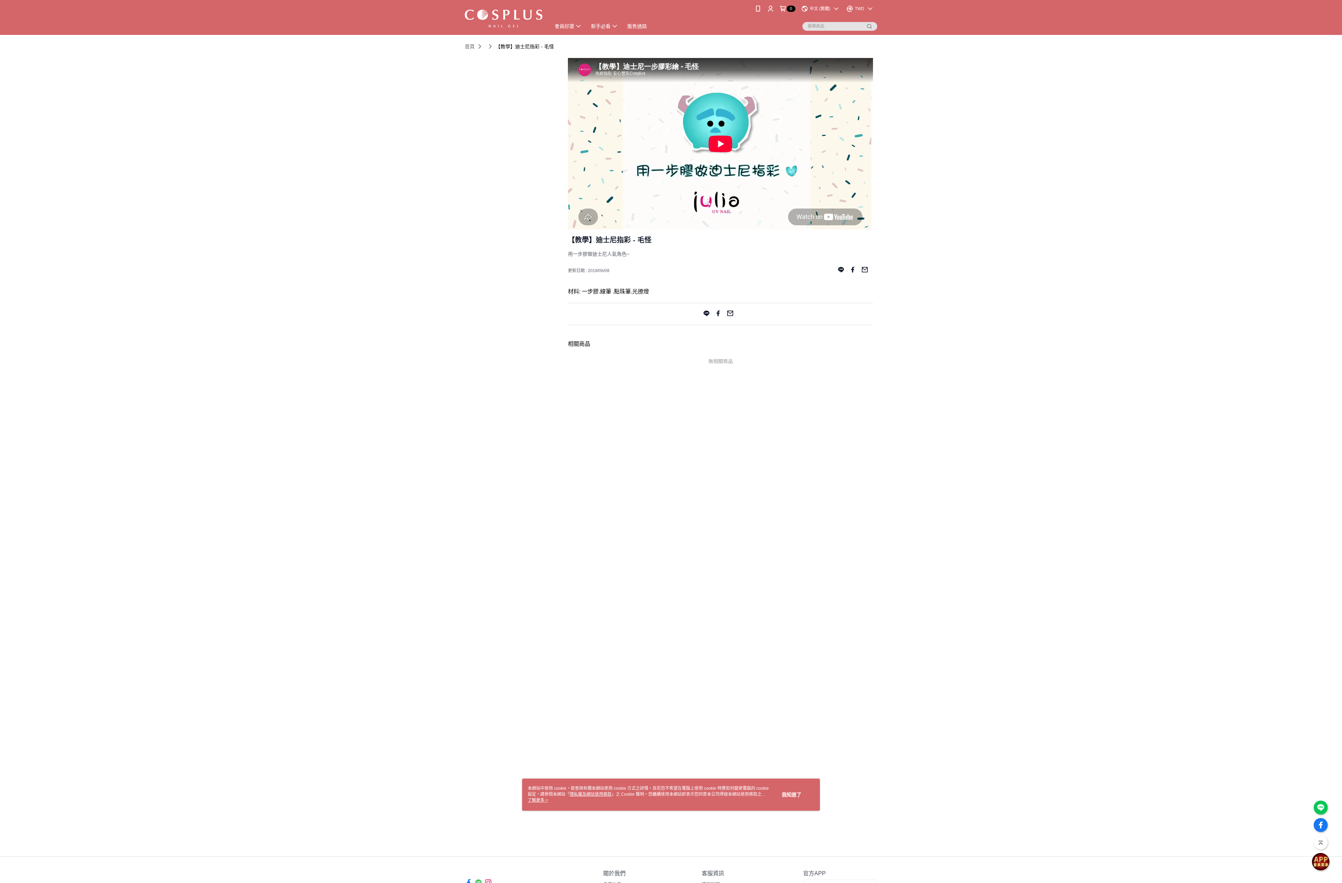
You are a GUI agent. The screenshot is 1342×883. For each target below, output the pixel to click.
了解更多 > (538, 800)
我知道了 (791, 794)
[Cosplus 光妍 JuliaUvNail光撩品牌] (503, 18)
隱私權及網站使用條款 (591, 794)
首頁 (470, 46)
